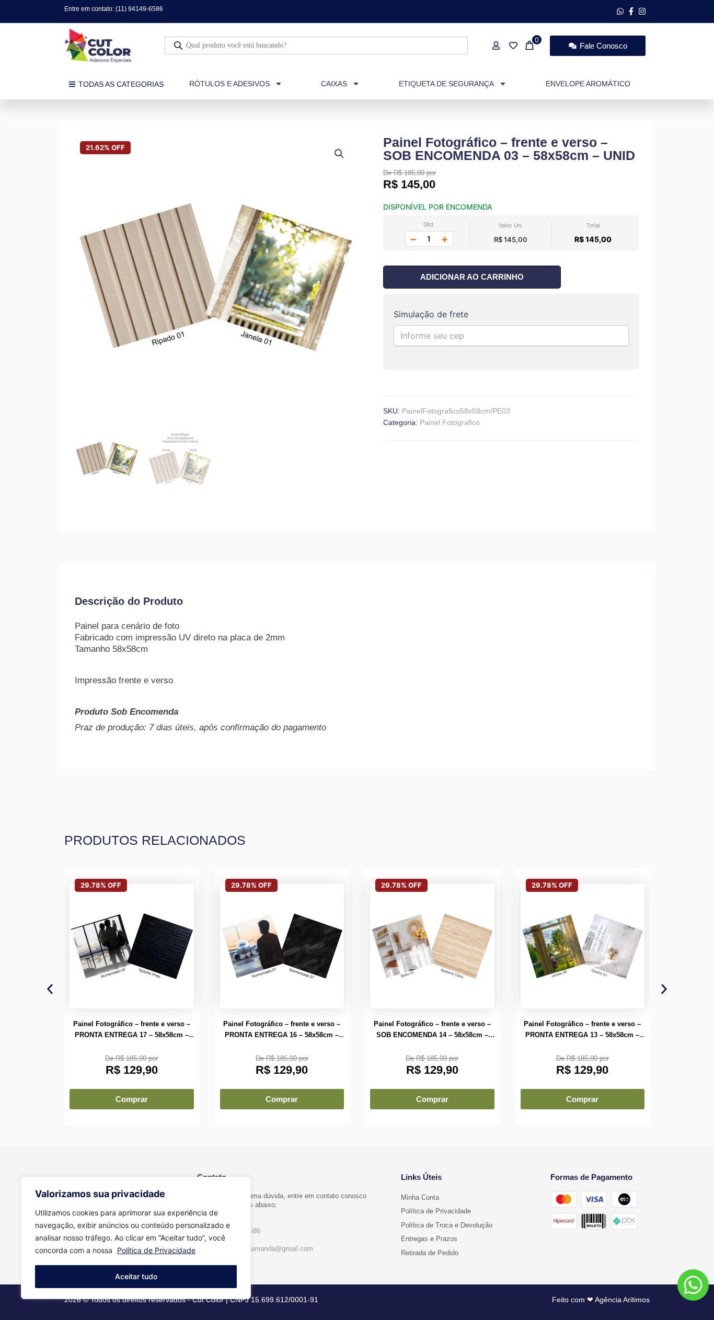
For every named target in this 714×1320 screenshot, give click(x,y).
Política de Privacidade (156, 1250)
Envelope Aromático (588, 83)
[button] (339, 153)
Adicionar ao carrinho (472, 276)
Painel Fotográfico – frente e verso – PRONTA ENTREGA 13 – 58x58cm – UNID (582, 1030)
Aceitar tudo (136, 1276)
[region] (136, 1238)
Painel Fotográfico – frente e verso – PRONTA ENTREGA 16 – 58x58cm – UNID (281, 1030)
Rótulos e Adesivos (229, 83)
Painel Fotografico (450, 422)
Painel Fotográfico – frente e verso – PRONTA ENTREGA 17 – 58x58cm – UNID (131, 1030)
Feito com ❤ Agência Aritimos (601, 1299)
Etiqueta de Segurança (446, 83)
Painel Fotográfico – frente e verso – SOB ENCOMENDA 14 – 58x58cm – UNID (432, 1030)
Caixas (334, 83)
